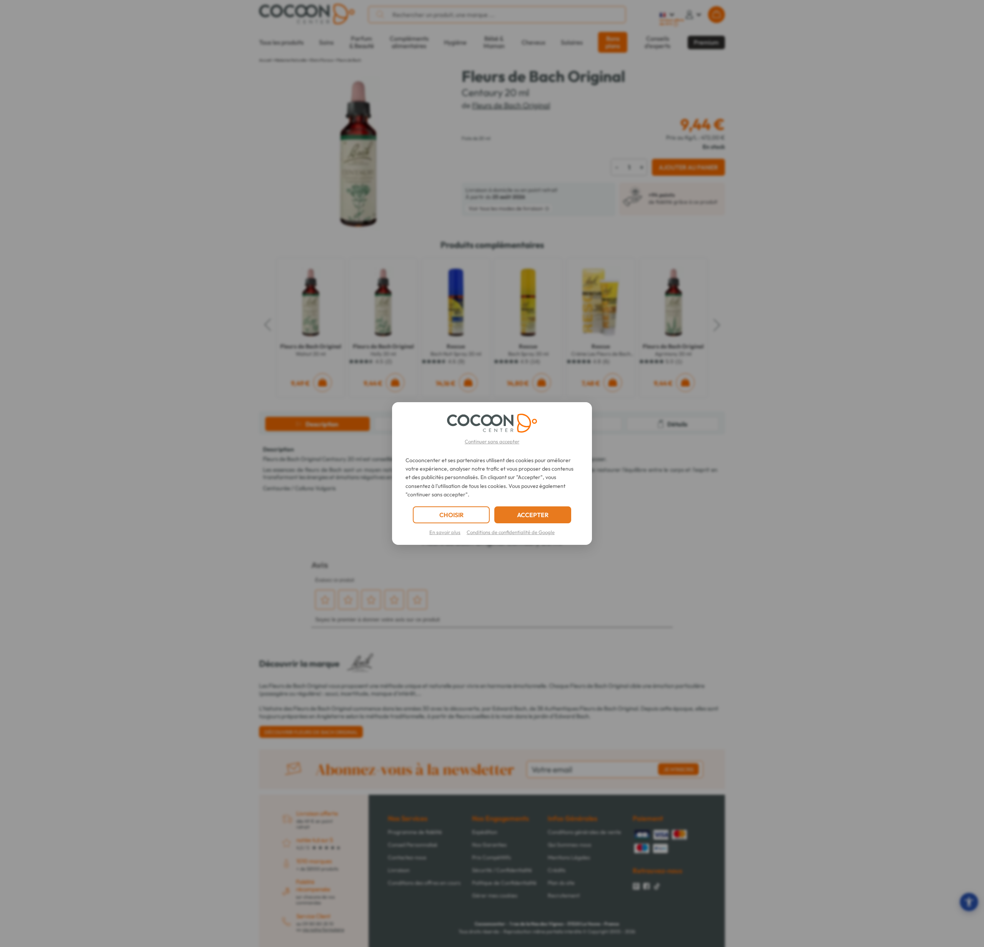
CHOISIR (451, 515)
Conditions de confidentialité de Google (511, 532)
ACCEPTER (533, 515)
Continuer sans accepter (492, 441)
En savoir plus (444, 532)
